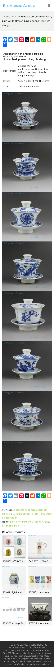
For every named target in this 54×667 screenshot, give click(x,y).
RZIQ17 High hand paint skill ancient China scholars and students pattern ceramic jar (14, 592)
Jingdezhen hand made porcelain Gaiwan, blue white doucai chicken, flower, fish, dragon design (27, 513)
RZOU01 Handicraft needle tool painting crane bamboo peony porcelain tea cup (40, 592)
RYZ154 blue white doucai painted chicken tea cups (40, 623)
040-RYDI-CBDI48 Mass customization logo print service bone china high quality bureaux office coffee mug (40, 561)
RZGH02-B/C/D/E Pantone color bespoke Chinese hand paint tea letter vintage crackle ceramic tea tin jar (14, 561)
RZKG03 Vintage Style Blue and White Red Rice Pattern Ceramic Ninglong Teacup (14, 623)
